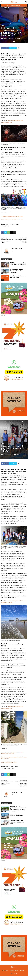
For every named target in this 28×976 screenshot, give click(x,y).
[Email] (11, 232)
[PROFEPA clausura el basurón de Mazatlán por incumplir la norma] (5, 264)
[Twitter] (5, 232)
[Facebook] (2, 232)
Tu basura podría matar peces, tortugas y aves (12, 216)
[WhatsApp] (8, 232)
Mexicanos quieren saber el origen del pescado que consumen (21, 241)
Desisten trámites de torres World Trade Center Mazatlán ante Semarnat (17, 271)
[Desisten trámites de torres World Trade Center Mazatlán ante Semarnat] (5, 271)
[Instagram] (14, 974)
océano (13, 224)
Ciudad (3, 266)
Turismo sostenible (5, 226)
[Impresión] (14, 232)
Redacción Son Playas (8, 38)
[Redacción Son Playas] (2, 38)
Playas (3, 25)
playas (17, 224)
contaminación (8, 224)
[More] (18, 48)
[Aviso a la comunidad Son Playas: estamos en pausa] (5, 278)
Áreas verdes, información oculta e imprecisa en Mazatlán (7, 241)
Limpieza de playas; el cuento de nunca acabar (12, 219)
